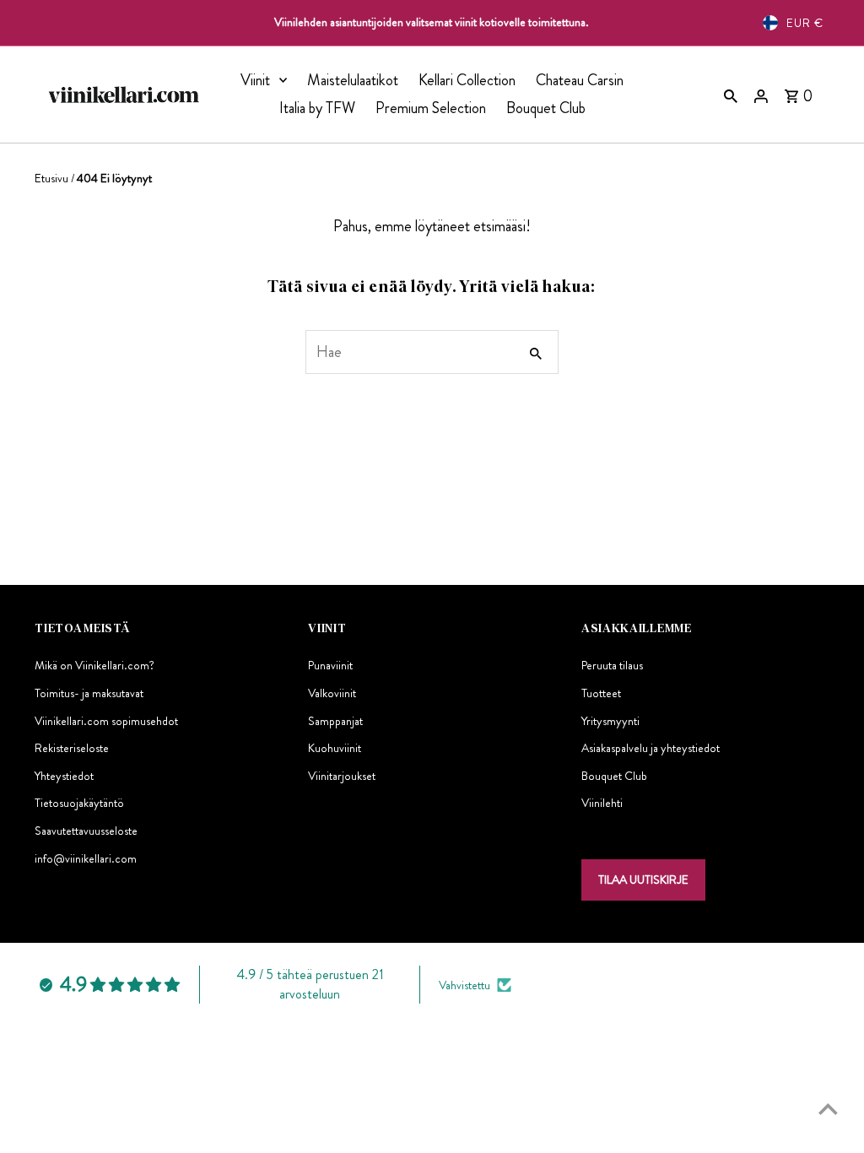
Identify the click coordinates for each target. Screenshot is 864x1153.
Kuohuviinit (334, 747)
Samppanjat (335, 720)
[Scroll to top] (828, 1109)
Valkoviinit (332, 693)
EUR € (805, 22)
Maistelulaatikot (352, 80)
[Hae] (731, 94)
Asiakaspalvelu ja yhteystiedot (650, 747)
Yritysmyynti (610, 720)
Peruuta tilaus (612, 665)
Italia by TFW (317, 108)
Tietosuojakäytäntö (79, 802)
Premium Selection (430, 108)
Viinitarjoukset (341, 775)
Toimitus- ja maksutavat (89, 693)
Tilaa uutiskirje (643, 879)
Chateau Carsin (580, 80)
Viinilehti (602, 802)
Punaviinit (330, 665)
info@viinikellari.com (86, 858)
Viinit (255, 80)
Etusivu (51, 178)
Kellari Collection (467, 80)
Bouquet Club (546, 108)
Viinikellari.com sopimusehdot (106, 720)
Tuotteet (601, 693)
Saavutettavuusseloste (86, 830)
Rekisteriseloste (72, 747)
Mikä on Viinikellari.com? (94, 665)
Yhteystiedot (64, 775)
